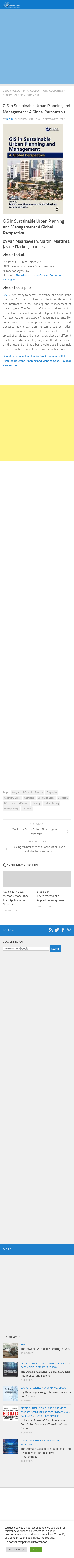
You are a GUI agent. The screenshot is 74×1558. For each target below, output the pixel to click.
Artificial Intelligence (33, 1363)
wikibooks (26, 1444)
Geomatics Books (46, 797)
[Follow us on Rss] (50, 930)
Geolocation (38, 90)
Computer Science (58, 1363)
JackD (9, 119)
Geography (20, 90)
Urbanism (32, 95)
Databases (42, 1367)
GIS (22, 95)
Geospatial (10, 95)
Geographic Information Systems (27, 792)
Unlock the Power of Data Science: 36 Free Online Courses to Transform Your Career (44, 1424)
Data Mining (27, 1367)
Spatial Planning (51, 803)
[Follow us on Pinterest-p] (69, 930)
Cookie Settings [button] (16, 1549)
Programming (51, 1416)
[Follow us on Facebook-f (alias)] (63, 930)
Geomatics (56, 90)
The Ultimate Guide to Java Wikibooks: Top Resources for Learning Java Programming (46, 1452)
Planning (36, 803)
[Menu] (69, 4)
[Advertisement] (37, 47)
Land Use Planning (19, 803)
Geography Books (12, 797)
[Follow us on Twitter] (56, 930)
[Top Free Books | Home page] (14, 5)
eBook (7, 90)
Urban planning (11, 808)
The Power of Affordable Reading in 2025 (45, 1349)
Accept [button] (35, 1549)
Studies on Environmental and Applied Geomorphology (51, 896)
